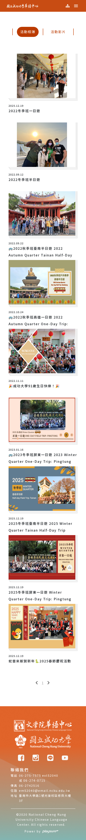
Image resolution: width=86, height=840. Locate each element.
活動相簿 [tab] (27, 31)
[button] (75, 5)
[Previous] (36, 682)
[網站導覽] (68, 6)
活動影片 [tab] (58, 31)
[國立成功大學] (43, 742)
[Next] (48, 682)
